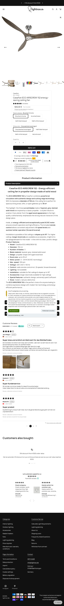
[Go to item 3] (17, 83)
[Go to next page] (36, 426)
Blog (33, 540)
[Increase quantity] (23, 143)
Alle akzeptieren (14, 310)
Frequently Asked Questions (41, 537)
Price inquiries (7, 543)
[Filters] (29, 325)
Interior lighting (8, 524)
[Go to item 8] (47, 83)
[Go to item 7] (41, 83)
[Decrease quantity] (15, 143)
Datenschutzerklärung (14, 315)
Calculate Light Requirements (41, 524)
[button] (17, 103)
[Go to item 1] (5, 83)
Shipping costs (36, 533)
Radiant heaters (8, 533)
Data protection (8, 562)
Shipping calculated (20, 109)
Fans (4, 537)
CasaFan (16, 93)
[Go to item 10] (59, 83)
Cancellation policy (9, 569)
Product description (13, 183)
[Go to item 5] (29, 83)
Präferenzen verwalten (48, 310)
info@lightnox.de (33, 563)
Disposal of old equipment (11, 578)
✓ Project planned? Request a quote (24, 170)
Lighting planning (8, 540)
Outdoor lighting (8, 527)
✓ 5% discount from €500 (32, 3)
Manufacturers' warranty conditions (11, 548)
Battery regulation (9, 575)
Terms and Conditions (10, 559)
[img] (32, 476)
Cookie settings (8, 572)
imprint (5, 565)
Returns (34, 543)
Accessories (7, 530)
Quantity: (16, 139)
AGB (22, 315)
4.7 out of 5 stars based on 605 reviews (35, 160)
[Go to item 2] (11, 83)
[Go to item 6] (35, 83)
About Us (35, 530)
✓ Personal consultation (21, 166)
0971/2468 (31, 559)
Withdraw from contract (39, 547)
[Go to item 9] (53, 83)
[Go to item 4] (23, 83)
